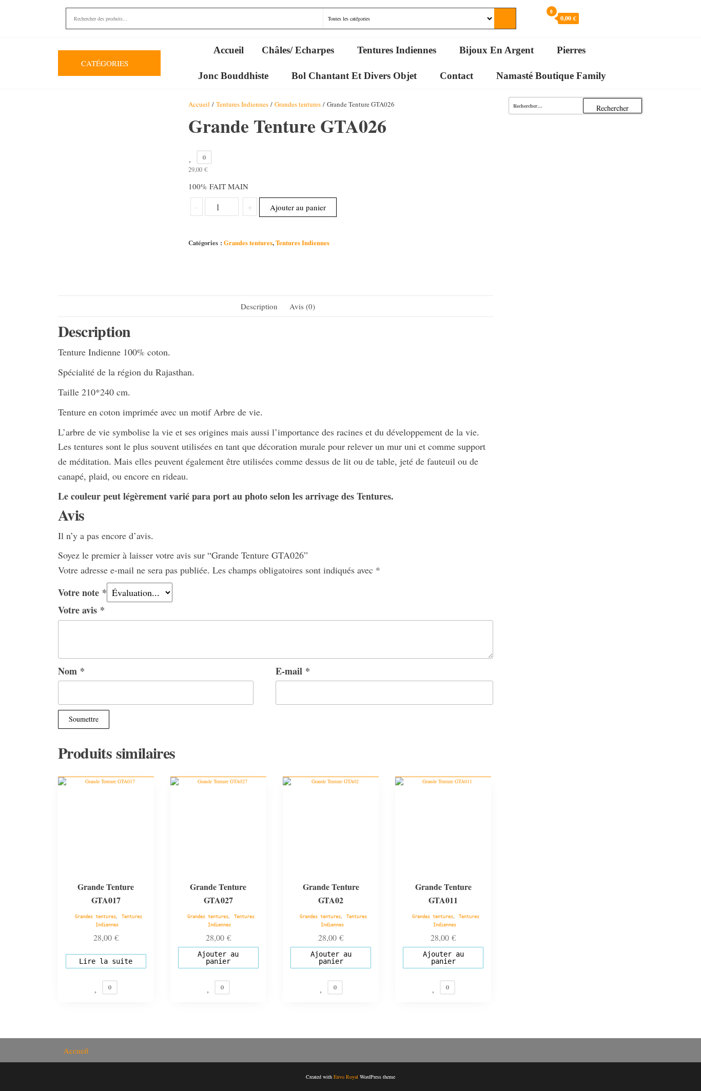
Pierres (571, 50)
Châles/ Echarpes (298, 50)
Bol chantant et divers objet (354, 75)
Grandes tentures (298, 104)
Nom (71, 671)
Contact (456, 75)
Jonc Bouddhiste (233, 75)
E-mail (293, 671)
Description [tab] (259, 306)
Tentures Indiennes (396, 50)
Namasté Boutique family (551, 75)
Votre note (82, 592)
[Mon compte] (532, 18)
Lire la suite (105, 961)
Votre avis (81, 610)
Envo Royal (346, 1076)
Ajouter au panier (298, 207)
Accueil (228, 50)
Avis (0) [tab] (302, 306)
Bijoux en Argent (496, 50)
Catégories (104, 63)
